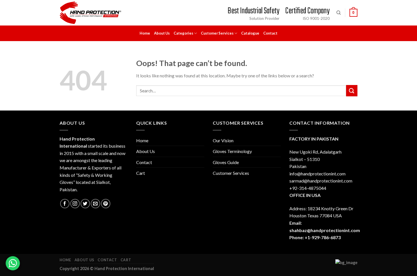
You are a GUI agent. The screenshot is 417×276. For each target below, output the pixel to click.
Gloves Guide (226, 162)
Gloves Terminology (232, 151)
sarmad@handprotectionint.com (320, 180)
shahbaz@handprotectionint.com (324, 230)
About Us (162, 33)
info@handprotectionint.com (317, 173)
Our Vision (223, 140)
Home (145, 33)
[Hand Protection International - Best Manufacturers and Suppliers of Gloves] (90, 12)
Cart (140, 173)
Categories (183, 33)
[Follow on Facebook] (65, 203)
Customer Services (217, 33)
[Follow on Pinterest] (105, 203)
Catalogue (250, 33)
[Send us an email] (95, 203)
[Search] (338, 12)
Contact (270, 33)
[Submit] (351, 90)
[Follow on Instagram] (75, 203)
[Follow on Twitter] (85, 203)
